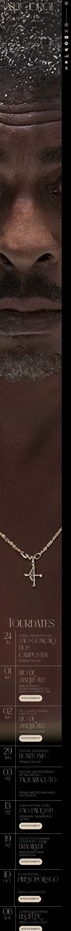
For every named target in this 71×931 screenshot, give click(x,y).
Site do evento (30, 698)
